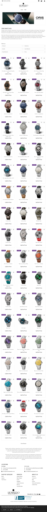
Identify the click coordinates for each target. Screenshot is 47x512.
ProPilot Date (8, 242)
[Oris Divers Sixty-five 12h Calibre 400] (23, 63)
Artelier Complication (23, 135)
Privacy (33, 481)
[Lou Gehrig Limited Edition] (8, 192)
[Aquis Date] (39, 278)
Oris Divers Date (39, 392)
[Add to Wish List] (11, 58)
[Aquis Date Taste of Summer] (8, 342)
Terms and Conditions (36, 483)
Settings (18, 509)
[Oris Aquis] (23, 320)
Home (22, 9)
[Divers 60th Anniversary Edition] (23, 385)
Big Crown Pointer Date (23, 199)
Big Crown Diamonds (23, 370)
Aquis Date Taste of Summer (8, 349)
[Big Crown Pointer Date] (23, 192)
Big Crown (8, 370)
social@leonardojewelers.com (9, 471)
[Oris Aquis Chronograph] (39, 406)
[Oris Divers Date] (39, 385)
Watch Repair (19, 478)
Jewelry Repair (19, 476)
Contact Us (34, 478)
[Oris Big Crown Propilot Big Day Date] (8, 63)
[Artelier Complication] (8, 106)
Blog (33, 479)
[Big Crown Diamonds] (23, 363)
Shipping (18, 481)
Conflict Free (34, 484)
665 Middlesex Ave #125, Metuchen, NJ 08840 (33, 467)
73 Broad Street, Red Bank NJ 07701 (8, 467)
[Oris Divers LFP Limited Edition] (8, 406)
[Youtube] (39, 494)
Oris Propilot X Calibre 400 (38, 135)
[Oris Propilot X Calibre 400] (39, 128)
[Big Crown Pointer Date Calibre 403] (23, 342)
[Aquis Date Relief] (39, 235)
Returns (18, 484)
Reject (11, 509)
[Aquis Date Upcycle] (23, 299)
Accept (4, 509)
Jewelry (2, 478)
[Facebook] (34, 494)
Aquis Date (39, 285)
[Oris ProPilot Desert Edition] (23, 85)
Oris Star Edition (39, 199)
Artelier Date (23, 178)
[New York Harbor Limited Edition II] (8, 278)
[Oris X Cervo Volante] (8, 256)
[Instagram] (36, 494)
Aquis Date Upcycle (23, 306)
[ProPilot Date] (39, 213)
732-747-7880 (5, 469)
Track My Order (20, 486)
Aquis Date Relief (39, 242)
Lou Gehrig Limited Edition (8, 199)
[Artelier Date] (23, 171)
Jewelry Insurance (20, 483)
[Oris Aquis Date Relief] (39, 85)
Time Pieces (3, 479)
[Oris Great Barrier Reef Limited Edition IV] (39, 427)
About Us (34, 476)
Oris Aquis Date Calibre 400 (23, 156)
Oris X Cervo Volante (8, 263)
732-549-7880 (28, 469)
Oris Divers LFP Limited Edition (8, 413)
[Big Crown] (8, 363)
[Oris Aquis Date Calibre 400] (23, 149)
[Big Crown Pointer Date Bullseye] (39, 149)
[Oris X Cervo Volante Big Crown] (39, 63)
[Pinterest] (37, 494)
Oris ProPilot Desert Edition (23, 92)
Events (18, 479)
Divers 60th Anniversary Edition (23, 392)
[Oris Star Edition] (39, 192)
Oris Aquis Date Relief (39, 92)
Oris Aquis (24, 328)
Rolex (2, 476)
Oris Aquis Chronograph (39, 413)
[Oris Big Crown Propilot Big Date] (8, 85)
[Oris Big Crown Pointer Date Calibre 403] (8, 128)
